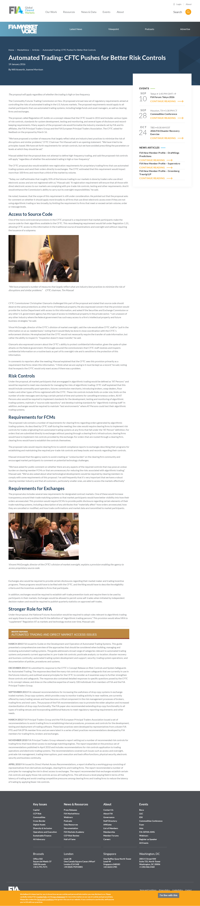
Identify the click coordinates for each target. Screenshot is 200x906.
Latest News (76, 29)
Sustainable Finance (42, 835)
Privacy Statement (58, 897)
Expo (141, 824)
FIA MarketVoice (71, 813)
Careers (106, 839)
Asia (141, 828)
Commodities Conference (150, 821)
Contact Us (108, 810)
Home (23, 29)
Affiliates (107, 824)
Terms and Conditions (148, 890)
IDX (141, 817)
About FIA (108, 813)
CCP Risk (37, 813)
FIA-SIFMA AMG (147, 832)
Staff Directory (110, 821)
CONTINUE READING (163, 101)
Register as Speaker (148, 839)
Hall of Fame (69, 839)
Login (178, 4)
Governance (108, 817)
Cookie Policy (177, 890)
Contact (188, 890)
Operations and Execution (45, 832)
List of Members (110, 828)
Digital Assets (39, 824)
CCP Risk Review (71, 835)
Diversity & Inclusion (42, 828)
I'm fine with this (168, 895)
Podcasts (149, 29)
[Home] (21, 10)
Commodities (39, 817)
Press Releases (70, 810)
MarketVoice (23, 50)
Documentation (71, 828)
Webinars (68, 817)
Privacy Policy (164, 890)
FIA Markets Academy (74, 832)
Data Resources (71, 824)
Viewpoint (113, 29)
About (189, 4)
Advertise (185, 29)
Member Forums (111, 835)
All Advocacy (39, 839)
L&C (141, 813)
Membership (109, 832)
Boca (141, 810)
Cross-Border (39, 821)
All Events (143, 843)
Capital (36, 810)
